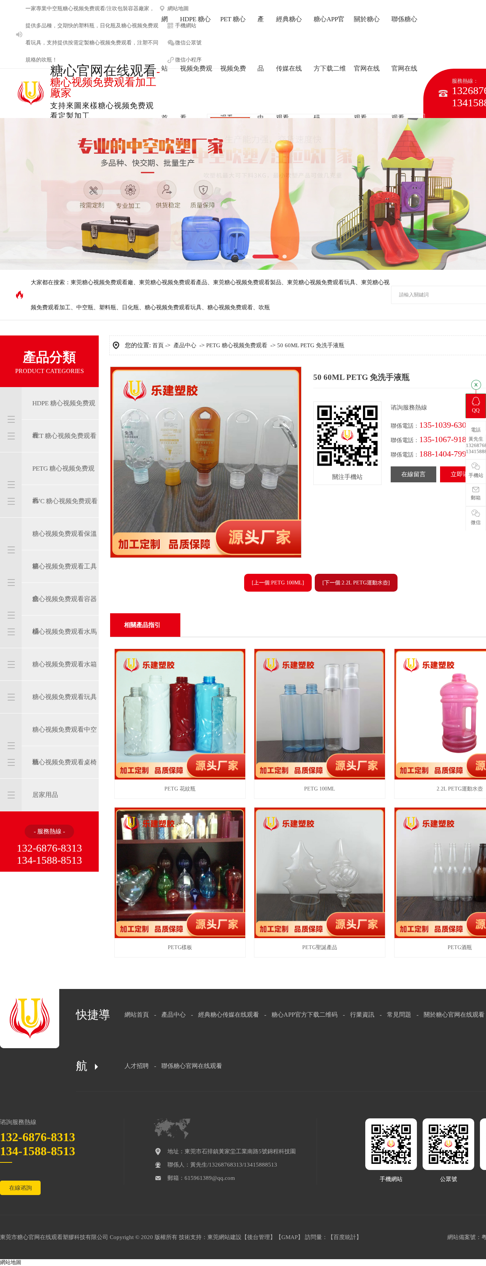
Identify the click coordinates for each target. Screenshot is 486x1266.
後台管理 (258, 1237)
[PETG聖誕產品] (319, 936)
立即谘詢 (463, 474)
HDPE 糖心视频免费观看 (63, 419)
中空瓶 (55, 8)
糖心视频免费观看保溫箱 (64, 550)
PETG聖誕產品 (319, 947)
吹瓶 (46, 60)
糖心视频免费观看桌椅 (64, 762)
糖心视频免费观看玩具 (173, 307)
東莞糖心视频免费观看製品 (247, 282)
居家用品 (45, 794)
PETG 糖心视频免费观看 (63, 484)
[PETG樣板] (180, 936)
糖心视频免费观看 (110, 43)
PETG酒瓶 (460, 947)
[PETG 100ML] (319, 778)
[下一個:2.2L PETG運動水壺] (356, 583)
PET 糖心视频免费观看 (64, 435)
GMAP (289, 1237)
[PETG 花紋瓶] (180, 778)
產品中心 (185, 345)
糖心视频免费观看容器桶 (64, 615)
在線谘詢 (20, 1188)
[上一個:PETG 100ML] (278, 583)
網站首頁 (137, 1014)
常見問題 (399, 1014)
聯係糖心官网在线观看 (191, 1066)
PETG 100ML (319, 789)
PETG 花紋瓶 (180, 789)
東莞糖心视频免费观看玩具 (321, 282)
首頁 (158, 345)
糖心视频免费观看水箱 (64, 664)
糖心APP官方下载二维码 (304, 1014)
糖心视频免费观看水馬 (64, 631)
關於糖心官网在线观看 (454, 1014)
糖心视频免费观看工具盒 (64, 582)
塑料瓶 (87, 25)
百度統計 (344, 1237)
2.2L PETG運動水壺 (460, 789)
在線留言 (413, 474)
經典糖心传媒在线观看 (228, 1014)
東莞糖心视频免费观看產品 (173, 282)
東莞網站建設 (224, 1237)
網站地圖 (10, 1262)
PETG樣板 (180, 947)
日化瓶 (108, 25)
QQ (476, 410)
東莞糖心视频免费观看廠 (102, 282)
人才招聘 (137, 1066)
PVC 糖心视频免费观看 (65, 501)
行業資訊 (362, 1014)
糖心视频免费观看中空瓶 (64, 745)
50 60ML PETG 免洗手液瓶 (310, 345)
